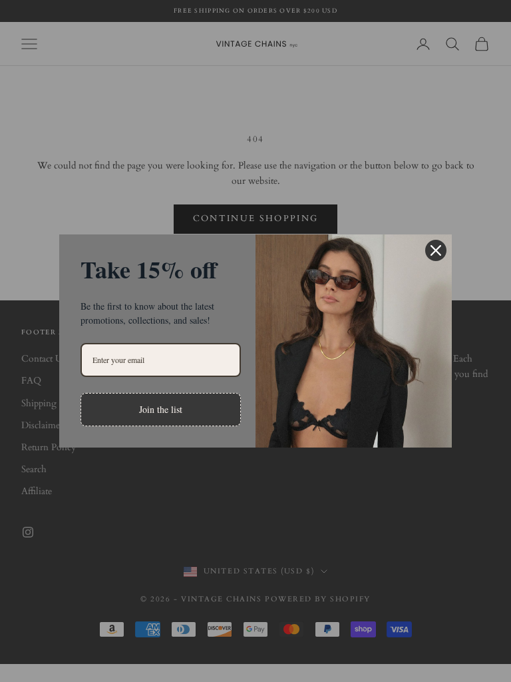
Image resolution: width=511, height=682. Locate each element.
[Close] (436, 250)
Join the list (160, 409)
